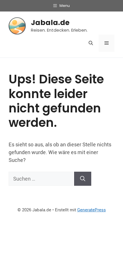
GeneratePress (91, 210)
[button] (91, 43)
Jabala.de (50, 23)
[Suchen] (82, 179)
